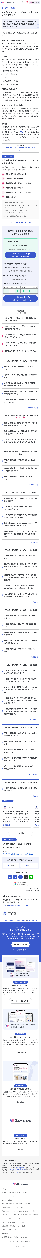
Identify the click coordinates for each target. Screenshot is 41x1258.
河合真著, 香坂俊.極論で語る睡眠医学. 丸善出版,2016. (18, 854)
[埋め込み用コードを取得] (20, 877)
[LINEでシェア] (31, 877)
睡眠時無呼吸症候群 (9, 844)
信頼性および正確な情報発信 (17, 1169)
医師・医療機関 (20, 1167)
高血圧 (20, 844)
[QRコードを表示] (15, 877)
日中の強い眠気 (7, 847)
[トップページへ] (20, 1185)
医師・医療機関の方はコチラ (20, 950)
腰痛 (21, 132)
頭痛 (17, 847)
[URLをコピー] (10, 877)
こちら (17, 1172)
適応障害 (28, 844)
